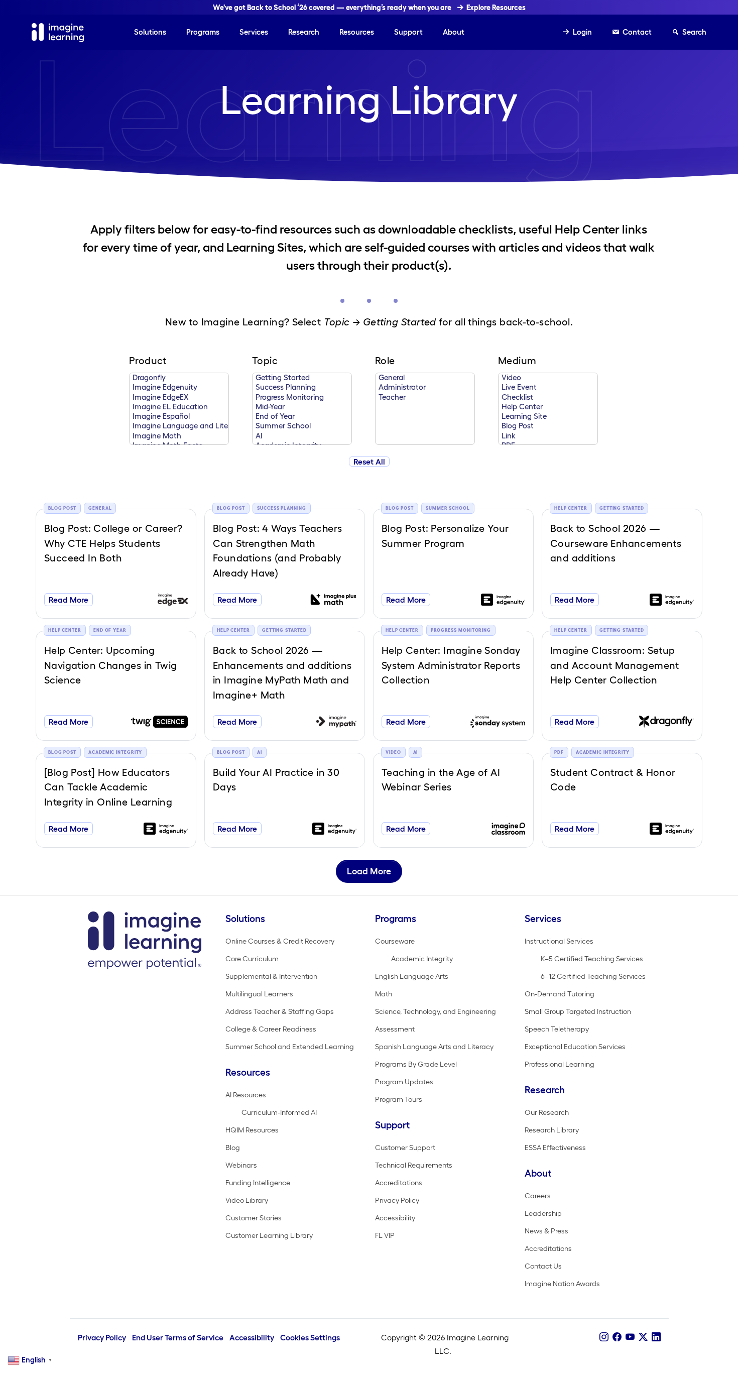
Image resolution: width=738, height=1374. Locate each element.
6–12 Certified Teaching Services (593, 976)
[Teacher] (425, 397)
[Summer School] (302, 426)
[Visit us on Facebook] (617, 1337)
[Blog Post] (548, 426)
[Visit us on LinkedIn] (656, 1337)
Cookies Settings (310, 1337)
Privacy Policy (397, 1200)
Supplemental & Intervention (271, 976)
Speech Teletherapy (557, 1029)
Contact (637, 32)
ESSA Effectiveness (555, 1147)
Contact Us (543, 1266)
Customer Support (405, 1147)
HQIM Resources (252, 1130)
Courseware (395, 941)
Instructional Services (559, 941)
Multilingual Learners (259, 994)
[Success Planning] (302, 387)
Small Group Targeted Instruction (578, 1011)
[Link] (548, 436)
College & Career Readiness (270, 1029)
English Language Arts (411, 976)
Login (582, 32)
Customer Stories (253, 1218)
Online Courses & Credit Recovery (279, 941)
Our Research (547, 1112)
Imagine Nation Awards (562, 1284)
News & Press (546, 1231)
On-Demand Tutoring (559, 994)
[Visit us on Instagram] (603, 1337)
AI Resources (245, 1095)
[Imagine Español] (179, 416)
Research (303, 32)
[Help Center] (548, 407)
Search (694, 32)
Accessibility (395, 1218)
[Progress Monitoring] (302, 397)
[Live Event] (548, 387)
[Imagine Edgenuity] (179, 387)
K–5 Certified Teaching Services (592, 959)
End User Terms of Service (177, 1337)
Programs (202, 32)
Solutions (150, 32)
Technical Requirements (413, 1165)
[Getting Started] (302, 378)
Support (408, 32)
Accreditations (398, 1183)
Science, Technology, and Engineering (435, 1011)
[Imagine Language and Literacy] (179, 426)
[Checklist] (548, 397)
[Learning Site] (548, 416)
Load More (369, 871)
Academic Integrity (422, 959)
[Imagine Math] (179, 436)
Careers (538, 1196)
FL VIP (385, 1235)
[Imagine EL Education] (179, 407)
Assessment (395, 1029)
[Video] (548, 378)
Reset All (369, 461)
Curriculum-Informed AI (279, 1112)
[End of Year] (302, 416)
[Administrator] (425, 387)
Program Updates (404, 1082)
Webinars (241, 1165)
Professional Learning (559, 1064)
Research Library (552, 1130)
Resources (356, 32)
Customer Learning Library (269, 1235)
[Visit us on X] (643, 1337)
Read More (68, 599)
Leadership (543, 1213)
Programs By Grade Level (416, 1064)
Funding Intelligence (257, 1183)
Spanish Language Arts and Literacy (434, 1047)
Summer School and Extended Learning (289, 1047)
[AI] (302, 436)
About (453, 32)
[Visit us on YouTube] (630, 1337)
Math (383, 994)
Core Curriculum (252, 959)
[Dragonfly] (179, 378)
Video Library (246, 1200)
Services (253, 32)
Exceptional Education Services (575, 1047)
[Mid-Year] (302, 407)
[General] (425, 378)
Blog (232, 1147)
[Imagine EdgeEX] (179, 397)
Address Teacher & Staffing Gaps (279, 1011)
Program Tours (398, 1099)
